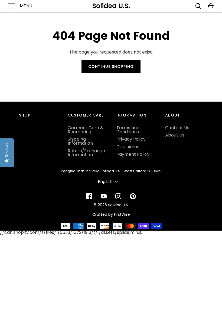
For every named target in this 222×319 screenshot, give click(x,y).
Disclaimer (127, 147)
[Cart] (211, 6)
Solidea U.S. (111, 5)
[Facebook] (89, 196)
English (105, 181)
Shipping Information (80, 141)
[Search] (198, 6)
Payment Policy (132, 154)
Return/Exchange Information (86, 153)
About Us (174, 135)
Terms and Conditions (127, 130)
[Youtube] (104, 196)
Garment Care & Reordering (85, 130)
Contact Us (177, 128)
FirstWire (122, 214)
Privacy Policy (131, 139)
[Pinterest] (133, 196)
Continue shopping (111, 66)
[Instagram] (118, 196)
